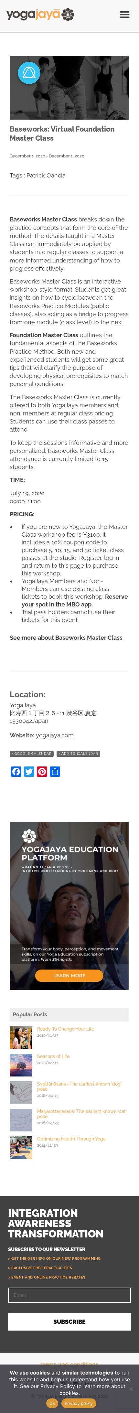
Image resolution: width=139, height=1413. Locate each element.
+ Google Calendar (32, 753)
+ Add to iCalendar (78, 753)
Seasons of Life (53, 1056)
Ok (52, 1403)
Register (90, 557)
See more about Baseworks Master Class (66, 637)
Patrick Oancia (46, 175)
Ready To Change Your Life (65, 1029)
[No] (131, 1389)
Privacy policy (79, 1403)
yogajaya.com (55, 735)
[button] (125, 14)
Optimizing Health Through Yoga (71, 1138)
